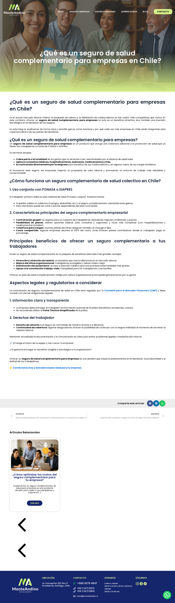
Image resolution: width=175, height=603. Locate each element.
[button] (150, 403)
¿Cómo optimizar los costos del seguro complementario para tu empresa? (35, 477)
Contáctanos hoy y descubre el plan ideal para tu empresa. (47, 367)
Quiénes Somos (129, 11)
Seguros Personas (105, 11)
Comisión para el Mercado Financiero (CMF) (130, 290)
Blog (145, 11)
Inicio (61, 11)
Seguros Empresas (79, 11)
